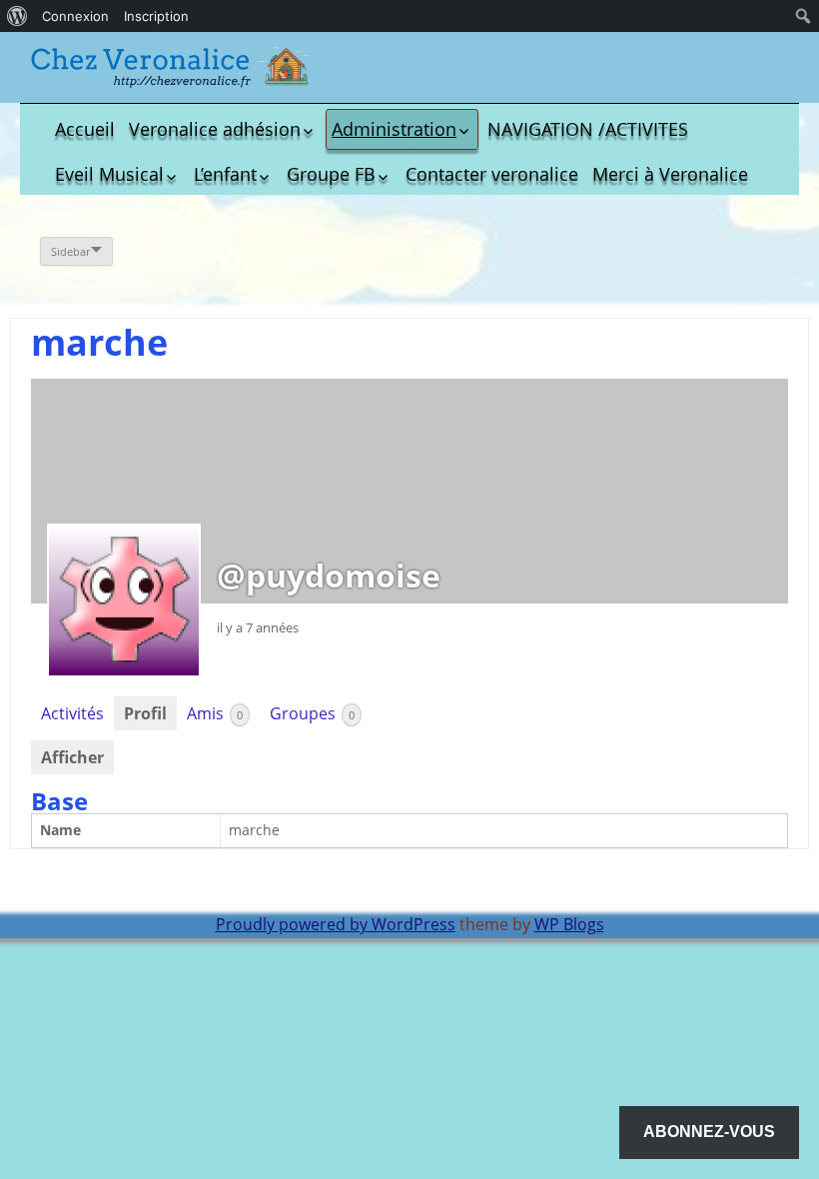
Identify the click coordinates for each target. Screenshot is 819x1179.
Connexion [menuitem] (75, 16)
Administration (394, 129)
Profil (145, 713)
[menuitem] (17, 16)
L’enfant (225, 174)
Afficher (72, 757)
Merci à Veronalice (670, 174)
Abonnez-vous (709, 1131)
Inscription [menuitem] (156, 16)
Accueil (85, 129)
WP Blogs (569, 924)
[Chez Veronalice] (170, 67)
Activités (72, 713)
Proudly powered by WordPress (335, 924)
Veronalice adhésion (215, 129)
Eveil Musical (109, 174)
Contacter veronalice (492, 174)
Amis (215, 713)
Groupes (312, 713)
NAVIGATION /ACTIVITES (587, 129)
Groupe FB (331, 174)
